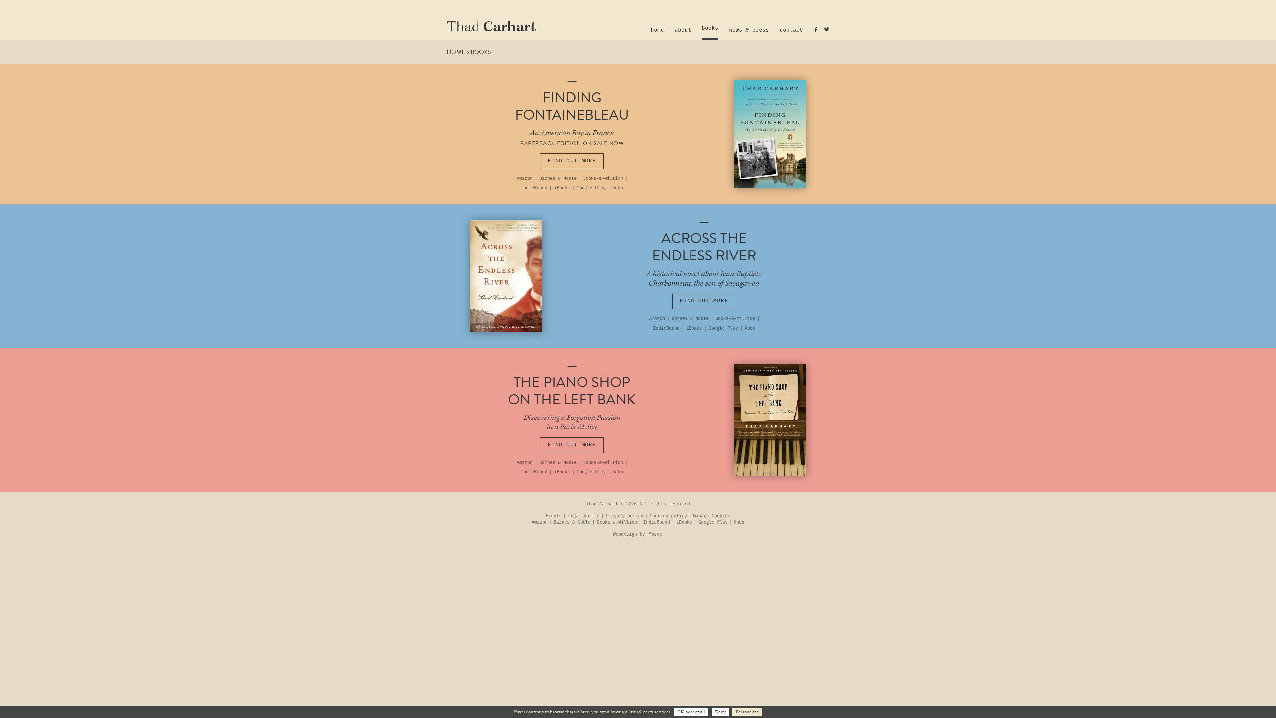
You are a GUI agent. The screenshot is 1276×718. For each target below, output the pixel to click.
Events (554, 516)
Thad (491, 27)
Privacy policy (624, 516)
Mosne (655, 534)
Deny (720, 712)
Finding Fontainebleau (572, 106)
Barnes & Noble (558, 178)
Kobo (617, 188)
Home (657, 30)
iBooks (562, 188)
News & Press (749, 30)
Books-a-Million (603, 178)
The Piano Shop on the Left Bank (572, 391)
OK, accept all (691, 712)
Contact (791, 30)
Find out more (572, 161)
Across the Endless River (704, 247)
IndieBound (534, 188)
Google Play (591, 188)
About (683, 30)
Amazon (525, 178)
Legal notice (584, 516)
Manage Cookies (711, 516)
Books (710, 28)
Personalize (747, 712)
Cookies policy (668, 516)
